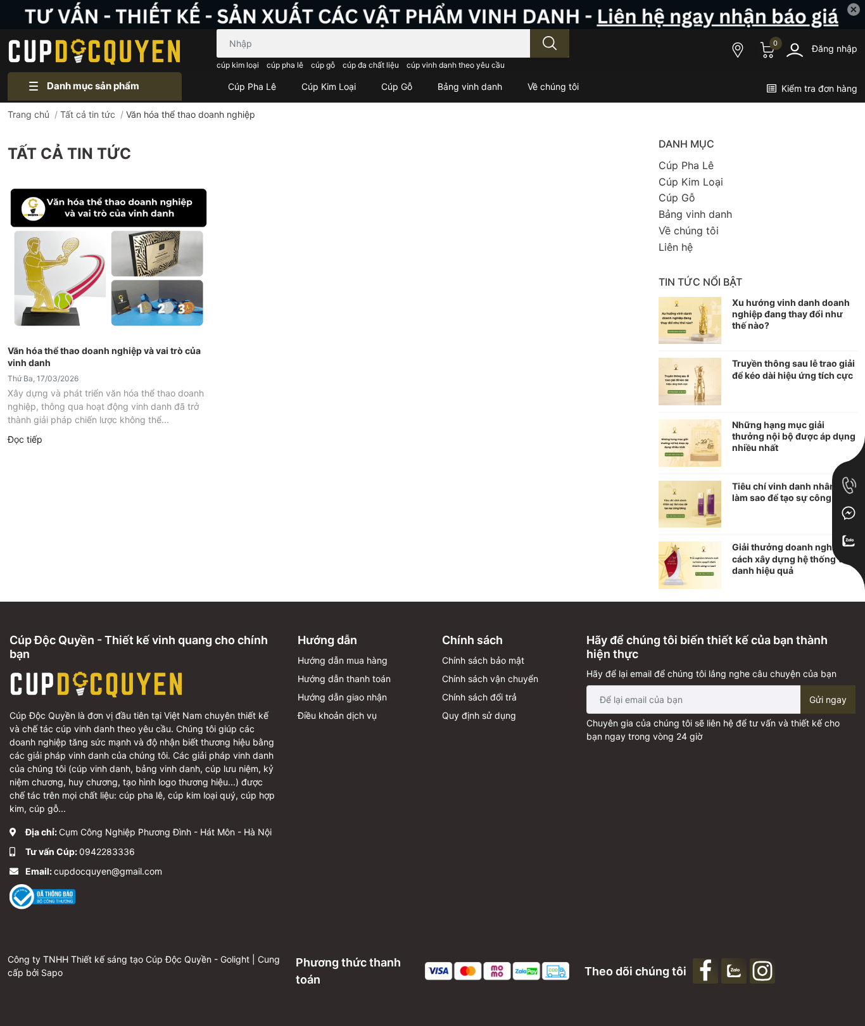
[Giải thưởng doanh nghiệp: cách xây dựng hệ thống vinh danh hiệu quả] (690, 565)
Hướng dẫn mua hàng (343, 660)
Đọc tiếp (25, 439)
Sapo (52, 972)
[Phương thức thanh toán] (497, 970)
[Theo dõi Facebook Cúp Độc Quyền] (707, 970)
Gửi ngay (828, 699)
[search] (549, 43)
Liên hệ (676, 247)
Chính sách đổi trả (479, 697)
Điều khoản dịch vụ (337, 715)
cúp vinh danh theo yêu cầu (456, 65)
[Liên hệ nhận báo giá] (432, 14)
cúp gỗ (323, 65)
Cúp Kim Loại (691, 181)
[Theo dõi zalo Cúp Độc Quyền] (735, 970)
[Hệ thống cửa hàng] (739, 49)
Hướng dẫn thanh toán (344, 678)
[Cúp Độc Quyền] (95, 50)
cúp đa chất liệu (371, 65)
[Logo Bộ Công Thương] (42, 895)
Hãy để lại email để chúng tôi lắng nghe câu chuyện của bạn (711, 673)
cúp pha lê (285, 65)
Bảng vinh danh (695, 214)
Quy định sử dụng (479, 715)
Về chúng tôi (689, 230)
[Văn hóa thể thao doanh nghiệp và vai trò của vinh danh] (108, 259)
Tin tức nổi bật (700, 282)
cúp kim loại (238, 65)
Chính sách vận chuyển (490, 678)
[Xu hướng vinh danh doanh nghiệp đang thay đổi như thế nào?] (690, 321)
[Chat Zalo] (848, 540)
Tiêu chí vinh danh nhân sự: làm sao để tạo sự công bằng (794, 492)
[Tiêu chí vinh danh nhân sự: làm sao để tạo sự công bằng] (690, 504)
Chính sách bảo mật (483, 660)
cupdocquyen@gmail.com (108, 871)
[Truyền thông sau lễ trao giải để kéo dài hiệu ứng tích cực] (690, 381)
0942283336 (107, 851)
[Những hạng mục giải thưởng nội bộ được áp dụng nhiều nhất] (690, 443)
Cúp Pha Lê (686, 165)
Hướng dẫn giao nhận (342, 697)
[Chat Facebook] (848, 513)
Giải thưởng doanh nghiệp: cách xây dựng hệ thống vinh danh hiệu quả (794, 558)
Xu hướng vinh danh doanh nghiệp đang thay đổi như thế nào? (791, 314)
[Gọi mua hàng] (848, 485)
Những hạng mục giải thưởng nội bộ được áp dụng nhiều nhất (794, 436)
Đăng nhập (834, 48)
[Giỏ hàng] (765, 50)
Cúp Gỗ (677, 197)
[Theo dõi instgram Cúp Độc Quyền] (764, 970)
